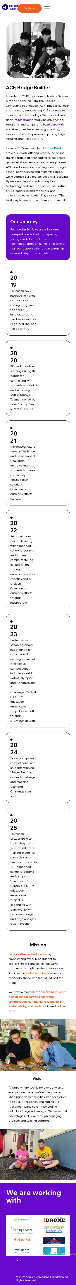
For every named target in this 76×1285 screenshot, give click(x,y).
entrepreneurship (22, 574)
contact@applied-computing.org (53, 1253)
